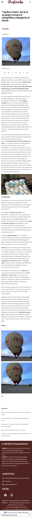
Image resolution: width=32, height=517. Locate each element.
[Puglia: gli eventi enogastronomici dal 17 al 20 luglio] (16, 430)
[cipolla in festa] (16, 345)
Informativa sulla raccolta (9, 515)
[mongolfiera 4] (16, 378)
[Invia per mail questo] (5, 73)
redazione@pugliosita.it (11, 484)
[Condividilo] (8, 73)
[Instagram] (11, 495)
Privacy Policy (25, 509)
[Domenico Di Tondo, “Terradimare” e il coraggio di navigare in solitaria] (16, 413)
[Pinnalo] (20, 73)
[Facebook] (5, 495)
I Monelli (22, 500)
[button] (2, 2)
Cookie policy (17, 509)
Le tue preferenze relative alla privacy (17, 512)
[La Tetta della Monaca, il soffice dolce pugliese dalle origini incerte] (16, 419)
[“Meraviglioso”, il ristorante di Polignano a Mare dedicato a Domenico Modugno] (16, 425)
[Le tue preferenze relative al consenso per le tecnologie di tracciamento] (29, 514)
